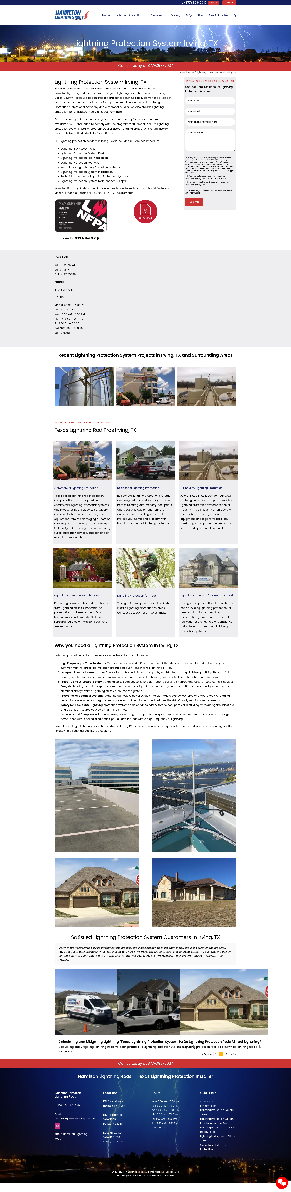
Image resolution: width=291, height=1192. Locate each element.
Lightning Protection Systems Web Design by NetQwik (145, 1171)
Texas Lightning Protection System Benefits (156, 1037)
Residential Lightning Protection (138, 488)
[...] (76, 1047)
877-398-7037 (160, 65)
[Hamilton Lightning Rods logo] (72, 11)
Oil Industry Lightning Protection (201, 488)
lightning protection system (91, 119)
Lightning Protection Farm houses (76, 595)
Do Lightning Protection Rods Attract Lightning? (222, 1037)
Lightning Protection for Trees (137, 595)
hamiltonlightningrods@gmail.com (75, 1114)
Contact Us (207, 1097)
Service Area (172, 1167)
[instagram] (57, 1122)
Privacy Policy (208, 1102)
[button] (235, 15)
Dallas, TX (108, 1119)
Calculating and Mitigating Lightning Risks (93, 1037)
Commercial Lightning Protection (76, 488)
